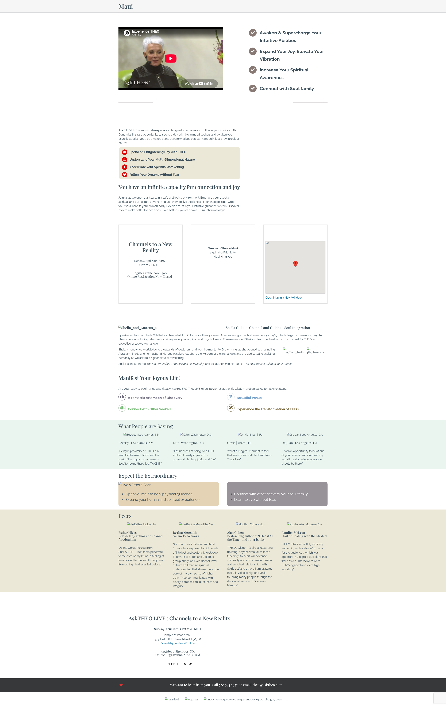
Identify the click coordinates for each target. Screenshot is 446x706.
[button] (295, 264)
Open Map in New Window (178, 643)
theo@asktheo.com (268, 684)
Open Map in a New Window (284, 297)
